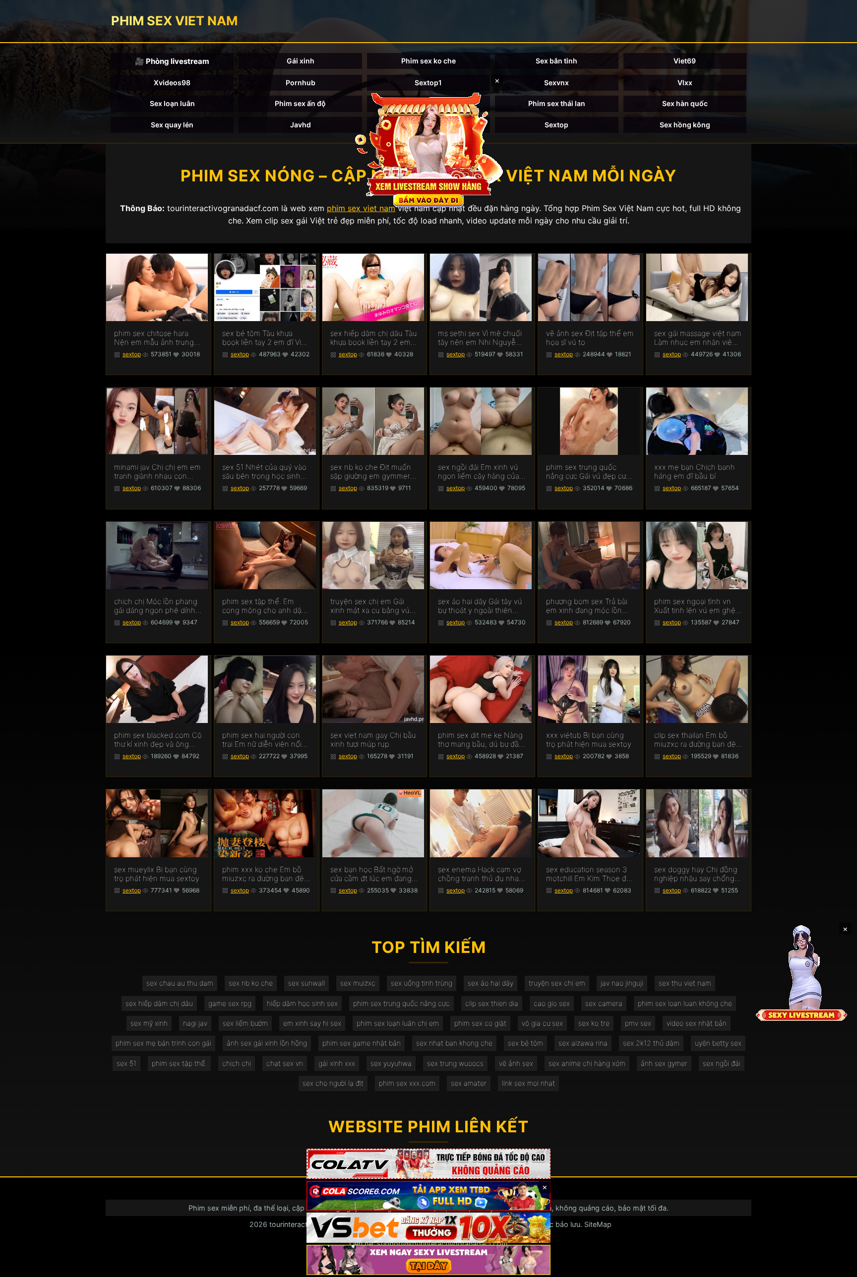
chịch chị (236, 1063)
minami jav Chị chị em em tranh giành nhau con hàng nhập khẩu (157, 472)
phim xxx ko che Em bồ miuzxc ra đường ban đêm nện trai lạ (266, 874)
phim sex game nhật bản (361, 1043)
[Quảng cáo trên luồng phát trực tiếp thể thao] (428, 1260)
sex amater (469, 1083)
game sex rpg (229, 1003)
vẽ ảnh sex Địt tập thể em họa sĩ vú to (590, 338)
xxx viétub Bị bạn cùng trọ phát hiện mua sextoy (588, 740)
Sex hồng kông (685, 124)
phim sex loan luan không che (685, 1003)
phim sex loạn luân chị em (398, 1023)
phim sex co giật (480, 1023)
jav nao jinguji (622, 983)
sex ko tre (594, 1023)
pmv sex (638, 1023)
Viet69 (684, 60)
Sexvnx (556, 82)
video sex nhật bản (697, 1023)
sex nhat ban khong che (454, 1043)
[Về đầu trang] (835, 1265)
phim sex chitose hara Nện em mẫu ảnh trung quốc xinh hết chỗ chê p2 (158, 338)
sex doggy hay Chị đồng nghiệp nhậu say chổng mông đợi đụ (695, 874)
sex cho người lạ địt (333, 1083)
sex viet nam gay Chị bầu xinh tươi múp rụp (373, 740)
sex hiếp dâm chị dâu (159, 1003)
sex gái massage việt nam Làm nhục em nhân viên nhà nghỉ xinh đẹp (697, 338)
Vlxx (684, 82)
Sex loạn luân (172, 103)
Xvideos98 (172, 82)
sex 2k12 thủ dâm (651, 1043)
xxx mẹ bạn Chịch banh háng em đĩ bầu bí (694, 472)
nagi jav (195, 1023)
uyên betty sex (718, 1043)
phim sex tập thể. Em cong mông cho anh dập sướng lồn (264, 606)
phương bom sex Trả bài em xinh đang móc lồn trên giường (586, 606)
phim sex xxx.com (407, 1083)
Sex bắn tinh (556, 60)
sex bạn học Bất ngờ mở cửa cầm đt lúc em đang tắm (371, 874)
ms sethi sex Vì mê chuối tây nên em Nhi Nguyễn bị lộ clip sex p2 (480, 338)
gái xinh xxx (336, 1063)
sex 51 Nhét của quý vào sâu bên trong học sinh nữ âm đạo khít (264, 472)
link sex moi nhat (528, 1083)
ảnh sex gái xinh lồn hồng (267, 1043)
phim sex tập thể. (179, 1063)
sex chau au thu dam (179, 983)
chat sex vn (284, 1063)
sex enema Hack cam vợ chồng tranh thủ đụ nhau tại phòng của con (480, 874)
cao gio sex (552, 1003)
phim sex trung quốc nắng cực (401, 1003)
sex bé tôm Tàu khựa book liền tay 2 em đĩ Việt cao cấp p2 (265, 338)
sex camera (603, 1003)
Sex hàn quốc (685, 103)
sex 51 (126, 1063)
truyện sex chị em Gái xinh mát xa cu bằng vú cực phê (370, 606)
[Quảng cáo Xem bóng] (428, 1164)
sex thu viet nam (685, 983)
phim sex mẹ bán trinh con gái (163, 1043)
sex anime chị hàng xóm (587, 1063)
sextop (131, 354)
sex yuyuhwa (391, 1063)
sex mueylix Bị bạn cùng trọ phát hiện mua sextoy (156, 874)
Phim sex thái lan (556, 103)
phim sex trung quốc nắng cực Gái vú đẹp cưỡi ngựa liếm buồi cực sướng (589, 472)
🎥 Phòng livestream (172, 61)
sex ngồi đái (721, 1063)
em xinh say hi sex (312, 1023)
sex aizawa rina (583, 1043)
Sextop (556, 124)
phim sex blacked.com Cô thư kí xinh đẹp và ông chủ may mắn (158, 740)
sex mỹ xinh (149, 1023)
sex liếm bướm (245, 1023)
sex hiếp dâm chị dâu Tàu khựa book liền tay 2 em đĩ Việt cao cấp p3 (373, 338)
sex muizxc (357, 983)
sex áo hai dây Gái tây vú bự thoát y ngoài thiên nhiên (480, 606)
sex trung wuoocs (455, 1063)
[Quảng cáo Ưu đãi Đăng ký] (428, 1196)
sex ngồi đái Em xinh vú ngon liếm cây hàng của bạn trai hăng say (478, 472)
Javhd (300, 124)
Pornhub (300, 82)
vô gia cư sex (542, 1023)
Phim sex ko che (428, 60)
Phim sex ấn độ (300, 103)
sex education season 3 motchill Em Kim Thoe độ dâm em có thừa (588, 874)
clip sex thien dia (491, 1003)
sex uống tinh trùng (421, 983)
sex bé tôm (525, 1043)
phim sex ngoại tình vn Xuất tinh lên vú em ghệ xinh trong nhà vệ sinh (694, 606)
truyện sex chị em (557, 983)
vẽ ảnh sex (516, 1063)
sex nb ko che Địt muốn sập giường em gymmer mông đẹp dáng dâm (370, 472)
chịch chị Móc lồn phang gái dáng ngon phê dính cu (155, 606)
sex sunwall (306, 983)
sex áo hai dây (490, 983)
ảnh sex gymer (664, 1063)
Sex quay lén (172, 124)
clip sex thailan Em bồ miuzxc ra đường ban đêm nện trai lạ (698, 740)
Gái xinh (300, 60)
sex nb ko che (251, 983)
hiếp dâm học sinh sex (302, 1003)
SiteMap (598, 1224)
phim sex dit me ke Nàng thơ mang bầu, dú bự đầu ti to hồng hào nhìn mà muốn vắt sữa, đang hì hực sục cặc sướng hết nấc (480, 740)
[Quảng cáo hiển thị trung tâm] (428, 148)
